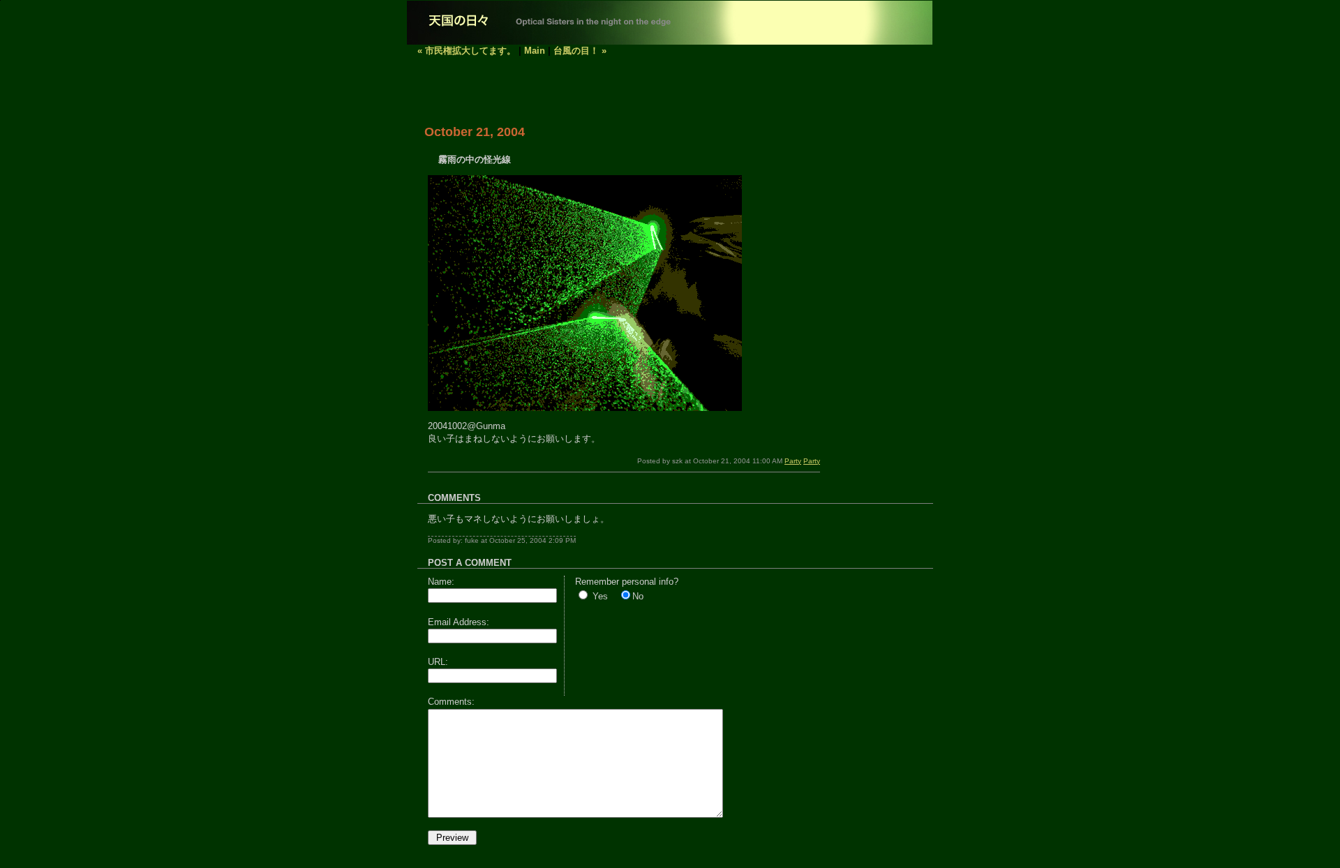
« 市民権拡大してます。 (466, 50)
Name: (441, 581)
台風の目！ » (579, 50)
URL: (438, 662)
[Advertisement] (580, 89)
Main (534, 50)
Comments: (451, 701)
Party (792, 461)
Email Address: (458, 622)
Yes (600, 596)
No (637, 596)
